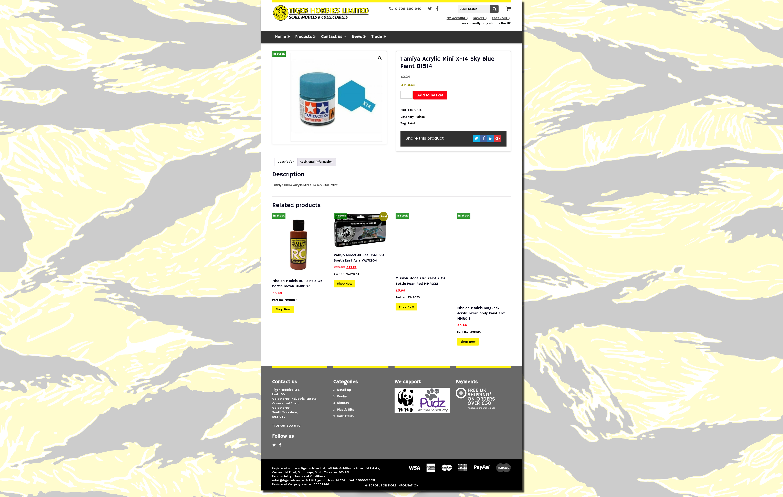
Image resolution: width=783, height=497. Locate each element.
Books (342, 396)
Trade (377, 36)
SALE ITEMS (345, 416)
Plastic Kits (345, 410)
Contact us (332, 36)
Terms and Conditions (310, 476)
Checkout (500, 18)
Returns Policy (281, 476)
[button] (380, 58)
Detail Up (344, 390)
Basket (479, 18)
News (357, 36)
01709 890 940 (408, 9)
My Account (457, 18)
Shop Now (283, 309)
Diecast (343, 403)
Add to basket (430, 95)
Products (304, 36)
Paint (411, 123)
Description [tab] (286, 162)
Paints (420, 117)
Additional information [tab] (316, 162)
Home (281, 36)
